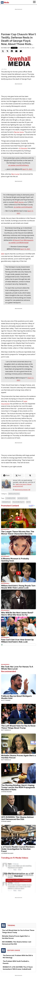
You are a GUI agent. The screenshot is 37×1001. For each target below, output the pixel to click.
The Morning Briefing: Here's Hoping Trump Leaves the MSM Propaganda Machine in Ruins (18, 787)
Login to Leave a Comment (18, 880)
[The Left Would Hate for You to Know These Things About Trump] (18, 714)
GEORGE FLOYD (22, 498)
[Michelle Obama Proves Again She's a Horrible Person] (18, 743)
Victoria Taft (5, 48)
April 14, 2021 (25, 249)
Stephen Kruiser (6, 791)
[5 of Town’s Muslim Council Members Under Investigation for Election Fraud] (18, 835)
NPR (2, 254)
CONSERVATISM (10, 498)
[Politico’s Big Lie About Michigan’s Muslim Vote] (18, 684)
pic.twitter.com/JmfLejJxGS (23, 207)
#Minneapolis (28, 240)
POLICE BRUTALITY (18, 502)
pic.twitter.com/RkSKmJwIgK (18, 243)
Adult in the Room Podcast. (24, 484)
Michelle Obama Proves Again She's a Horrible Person (18, 756)
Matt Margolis (6, 730)
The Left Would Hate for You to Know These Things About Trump (18, 727)
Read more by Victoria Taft (22, 490)
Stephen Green (6, 821)
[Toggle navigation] (34, 2)
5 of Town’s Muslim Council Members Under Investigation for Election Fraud (18, 849)
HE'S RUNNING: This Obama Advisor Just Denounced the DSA (17, 818)
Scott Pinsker (5, 700)
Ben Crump (15, 174)
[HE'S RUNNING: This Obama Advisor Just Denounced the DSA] (18, 805)
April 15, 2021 (27, 169)
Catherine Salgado (7, 853)
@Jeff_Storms (19, 202)
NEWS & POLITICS (14, 493)
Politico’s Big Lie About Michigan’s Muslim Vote (16, 697)
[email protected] (18, 486)
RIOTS (28, 502)
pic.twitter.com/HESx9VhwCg (18, 165)
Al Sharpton (23, 148)
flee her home (19, 132)
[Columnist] (7, 484)
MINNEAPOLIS (6, 502)
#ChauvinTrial (18, 240)
